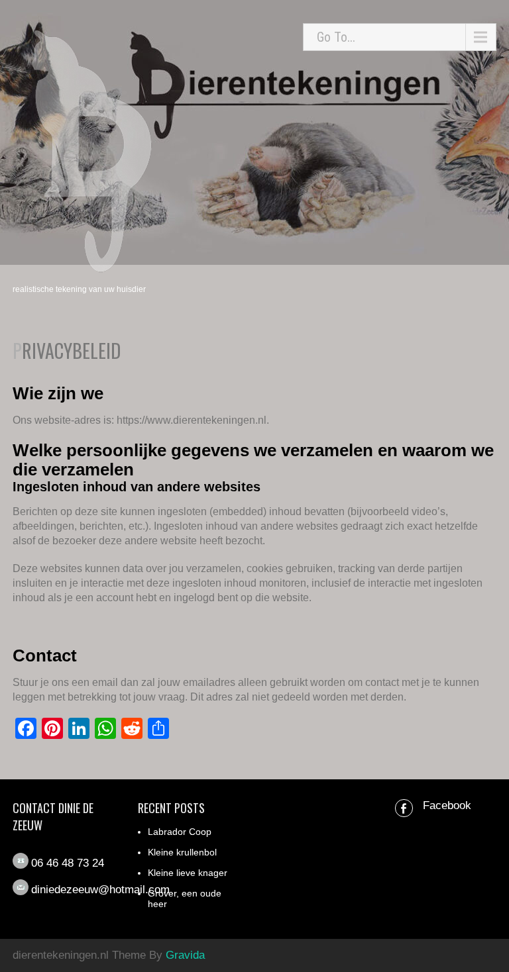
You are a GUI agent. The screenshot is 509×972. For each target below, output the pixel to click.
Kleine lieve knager (187, 872)
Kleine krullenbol (182, 852)
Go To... (336, 37)
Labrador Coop (179, 831)
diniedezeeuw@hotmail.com (100, 889)
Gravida (185, 955)
